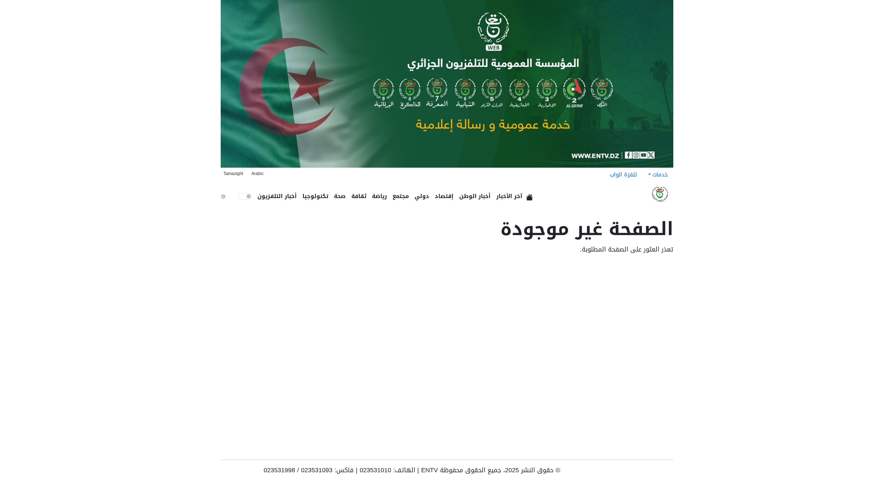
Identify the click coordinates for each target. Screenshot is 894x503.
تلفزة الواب (623, 174)
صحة (340, 196)
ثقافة (358, 196)
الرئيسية (530, 194)
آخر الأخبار (509, 196)
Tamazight (233, 173)
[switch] (245, 196)
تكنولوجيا (315, 196)
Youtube (668, 473)
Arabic (257, 173)
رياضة (379, 196)
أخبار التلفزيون (277, 196)
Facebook (659, 473)
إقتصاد (444, 196)
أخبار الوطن (475, 196)
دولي (422, 196)
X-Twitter (637, 473)
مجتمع (401, 196)
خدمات (660, 174)
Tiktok (648, 473)
